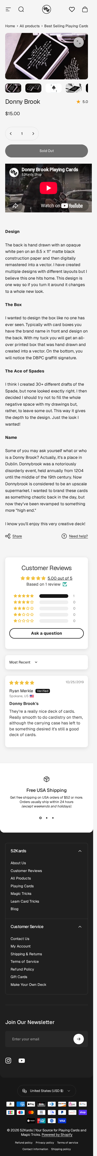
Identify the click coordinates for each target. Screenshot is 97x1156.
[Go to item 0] (13, 88)
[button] (24, 596)
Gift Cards (19, 977)
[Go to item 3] (54, 88)
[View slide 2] (46, 818)
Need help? (78, 536)
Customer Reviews (26, 871)
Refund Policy (22, 969)
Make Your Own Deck (28, 984)
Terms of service (67, 1142)
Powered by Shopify (57, 1134)
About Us (18, 863)
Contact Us (20, 939)
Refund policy (24, 1142)
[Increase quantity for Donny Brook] (33, 133)
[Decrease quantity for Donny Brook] (10, 133)
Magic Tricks (21, 893)
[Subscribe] (78, 1039)
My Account (21, 946)
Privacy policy (45, 1142)
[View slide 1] (40, 818)
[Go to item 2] (33, 88)
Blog (14, 909)
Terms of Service (25, 961)
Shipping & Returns (26, 954)
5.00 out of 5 (60, 578)
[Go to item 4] (74, 88)
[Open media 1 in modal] (78, 42)
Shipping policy (61, 1149)
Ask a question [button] (46, 633)
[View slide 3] (53, 818)
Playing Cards (22, 886)
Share (17, 536)
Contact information (35, 1149)
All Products (21, 878)
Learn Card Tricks (25, 901)
